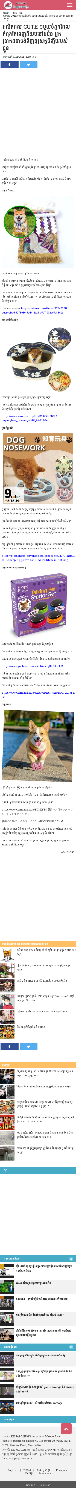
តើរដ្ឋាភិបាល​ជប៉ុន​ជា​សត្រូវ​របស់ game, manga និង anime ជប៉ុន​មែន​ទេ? (45, 1389)
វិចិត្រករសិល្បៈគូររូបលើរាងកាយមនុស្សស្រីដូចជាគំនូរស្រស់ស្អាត (44, 1086)
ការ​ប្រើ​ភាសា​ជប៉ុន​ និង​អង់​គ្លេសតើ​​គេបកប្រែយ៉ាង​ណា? (40, 1315)
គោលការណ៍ (44, 1485)
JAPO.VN (50, 1450)
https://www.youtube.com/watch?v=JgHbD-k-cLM (32, 666)
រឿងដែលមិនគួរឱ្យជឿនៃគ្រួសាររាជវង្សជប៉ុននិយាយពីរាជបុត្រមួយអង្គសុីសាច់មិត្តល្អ (44, 1268)
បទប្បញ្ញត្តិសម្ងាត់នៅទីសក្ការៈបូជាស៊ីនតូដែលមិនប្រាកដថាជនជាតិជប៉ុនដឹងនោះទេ (44, 1373)
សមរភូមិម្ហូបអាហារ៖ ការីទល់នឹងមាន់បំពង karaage (39, 1403)
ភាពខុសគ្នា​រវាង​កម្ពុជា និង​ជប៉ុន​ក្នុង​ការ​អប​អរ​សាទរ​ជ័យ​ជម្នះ (41, 1355)
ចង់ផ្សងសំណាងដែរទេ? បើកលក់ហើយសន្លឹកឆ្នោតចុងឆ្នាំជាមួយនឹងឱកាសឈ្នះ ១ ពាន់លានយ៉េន (46, 1119)
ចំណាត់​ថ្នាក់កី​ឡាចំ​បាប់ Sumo (31, 1027)
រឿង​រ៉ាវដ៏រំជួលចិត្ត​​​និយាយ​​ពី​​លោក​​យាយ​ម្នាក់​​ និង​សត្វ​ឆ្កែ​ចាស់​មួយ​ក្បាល (44, 967)
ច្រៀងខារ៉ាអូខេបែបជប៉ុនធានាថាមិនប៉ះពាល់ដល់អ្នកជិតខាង (42, 1011)
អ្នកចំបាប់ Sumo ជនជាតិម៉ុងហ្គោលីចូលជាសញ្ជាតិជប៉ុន (42, 981)
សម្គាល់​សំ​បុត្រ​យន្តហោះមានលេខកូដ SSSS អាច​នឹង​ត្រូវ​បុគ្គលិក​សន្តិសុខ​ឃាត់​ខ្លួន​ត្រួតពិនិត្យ (45, 1073)
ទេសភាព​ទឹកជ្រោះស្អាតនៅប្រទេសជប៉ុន (33, 1283)
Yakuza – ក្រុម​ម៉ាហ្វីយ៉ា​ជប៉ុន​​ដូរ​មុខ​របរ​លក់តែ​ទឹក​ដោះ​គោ (42, 1299)
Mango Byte (52, 1436)
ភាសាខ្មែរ (29, 1473)
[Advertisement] (38, 116)
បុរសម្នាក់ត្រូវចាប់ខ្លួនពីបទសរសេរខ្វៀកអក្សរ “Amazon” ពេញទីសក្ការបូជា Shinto (45, 998)
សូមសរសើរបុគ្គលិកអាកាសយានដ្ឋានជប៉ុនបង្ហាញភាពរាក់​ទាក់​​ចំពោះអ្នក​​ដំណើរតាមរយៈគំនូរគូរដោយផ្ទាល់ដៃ (45, 1135)
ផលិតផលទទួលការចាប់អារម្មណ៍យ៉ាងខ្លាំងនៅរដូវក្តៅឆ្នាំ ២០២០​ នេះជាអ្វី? (46, 952)
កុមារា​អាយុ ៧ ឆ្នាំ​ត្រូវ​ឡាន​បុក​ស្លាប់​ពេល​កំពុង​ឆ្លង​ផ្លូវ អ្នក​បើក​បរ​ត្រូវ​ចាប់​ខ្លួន (45, 1150)
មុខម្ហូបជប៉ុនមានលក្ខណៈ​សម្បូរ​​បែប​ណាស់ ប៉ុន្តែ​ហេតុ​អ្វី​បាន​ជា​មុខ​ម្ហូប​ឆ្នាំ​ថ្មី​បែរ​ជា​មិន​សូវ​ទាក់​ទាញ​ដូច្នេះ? (45, 1104)
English (12, 1470)
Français (61, 1470)
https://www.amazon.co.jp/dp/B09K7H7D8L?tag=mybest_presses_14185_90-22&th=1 (29, 418)
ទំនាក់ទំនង (30, 1485)
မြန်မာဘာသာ (45, 1473)
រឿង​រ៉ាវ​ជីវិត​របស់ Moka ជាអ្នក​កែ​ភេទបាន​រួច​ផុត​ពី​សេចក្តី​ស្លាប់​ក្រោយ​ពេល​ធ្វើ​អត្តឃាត (43, 1333)
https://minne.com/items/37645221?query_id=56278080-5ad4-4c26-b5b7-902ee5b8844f (34, 310)
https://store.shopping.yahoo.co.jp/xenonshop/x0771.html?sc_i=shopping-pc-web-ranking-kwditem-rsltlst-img (38, 558)
